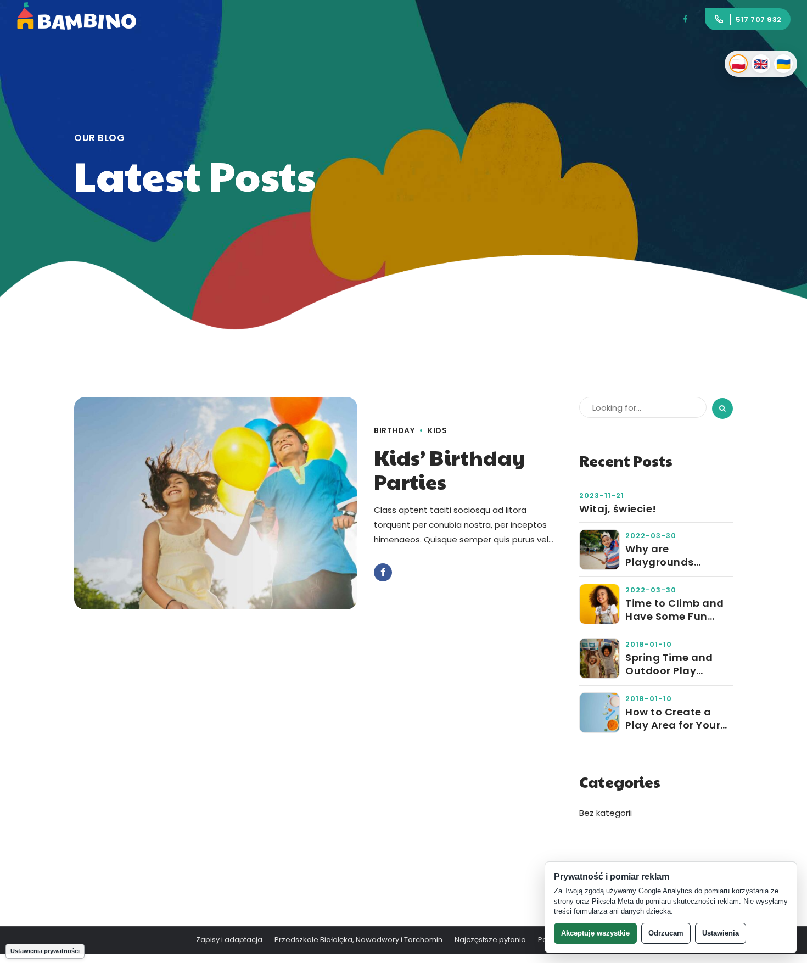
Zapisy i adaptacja (229, 940)
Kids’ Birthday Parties (449, 469)
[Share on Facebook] (383, 572)
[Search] (722, 408)
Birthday (394, 430)
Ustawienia (720, 933)
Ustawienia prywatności (45, 951)
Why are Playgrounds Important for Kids (674, 555)
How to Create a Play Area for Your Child (672, 718)
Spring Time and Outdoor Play (669, 664)
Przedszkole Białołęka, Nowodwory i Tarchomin (358, 940)
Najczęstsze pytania (490, 940)
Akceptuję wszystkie (595, 933)
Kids (437, 430)
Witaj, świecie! (618, 508)
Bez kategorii (605, 813)
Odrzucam (665, 933)
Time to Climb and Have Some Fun (674, 610)
